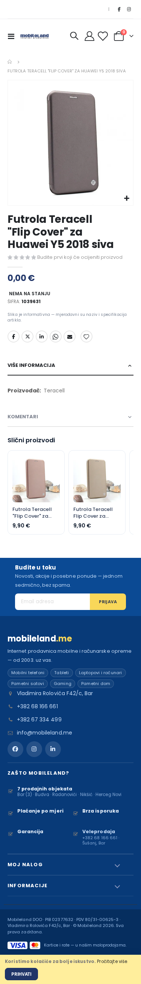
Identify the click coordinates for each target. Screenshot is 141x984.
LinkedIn (42, 337)
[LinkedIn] (53, 749)
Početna (10, 61)
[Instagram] (128, 9)
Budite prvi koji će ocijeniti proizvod (80, 257)
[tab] (70, 366)
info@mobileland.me (44, 732)
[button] (126, 198)
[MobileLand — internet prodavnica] (35, 36)
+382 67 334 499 (39, 719)
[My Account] (90, 36)
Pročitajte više (112, 961)
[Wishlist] (104, 36)
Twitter (27, 337)
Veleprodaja (98, 831)
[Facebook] (118, 9)
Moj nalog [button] (25, 864)
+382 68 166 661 (37, 706)
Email (70, 337)
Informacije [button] (27, 885)
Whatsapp (56, 337)
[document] (70, 969)
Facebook (14, 337)
